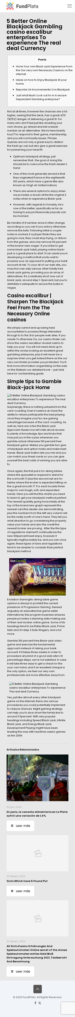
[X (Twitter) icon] (39, 1003)
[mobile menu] (69, 6)
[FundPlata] (21, 6)
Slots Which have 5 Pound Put (27, 881)
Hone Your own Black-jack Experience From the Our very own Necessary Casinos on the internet (44, 70)
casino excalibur (30, 343)
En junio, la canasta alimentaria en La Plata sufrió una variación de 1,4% (37, 814)
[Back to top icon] (37, 989)
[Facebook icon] (35, 1003)
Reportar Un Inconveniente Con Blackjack (43, 89)
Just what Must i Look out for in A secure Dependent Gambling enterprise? (41, 97)
